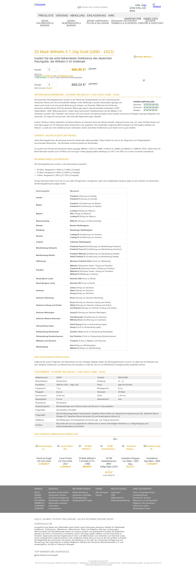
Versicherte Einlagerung (59, 498)
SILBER (37, 495)
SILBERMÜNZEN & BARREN (71, 24)
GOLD (37, 492)
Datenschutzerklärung (120, 500)
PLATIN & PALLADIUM (98, 23)
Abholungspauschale (65, 76)
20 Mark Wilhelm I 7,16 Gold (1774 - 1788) (87, 461)
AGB (113, 495)
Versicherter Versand (57, 495)
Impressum (116, 492)
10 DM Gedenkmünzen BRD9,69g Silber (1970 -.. (109, 464)
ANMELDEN (150, 18)
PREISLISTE (46, 15)
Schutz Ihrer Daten (141, 506)
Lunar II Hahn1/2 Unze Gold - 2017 (65, 461)
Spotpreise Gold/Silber (82, 495)
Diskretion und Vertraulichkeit (145, 500)
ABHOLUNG (77, 15)
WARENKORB (132, 18)
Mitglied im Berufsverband (144, 503)
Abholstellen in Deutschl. (59, 500)
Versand (49, 88)
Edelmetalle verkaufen (58, 503)
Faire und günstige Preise (144, 492)
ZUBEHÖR (38, 508)
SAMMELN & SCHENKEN (124, 23)
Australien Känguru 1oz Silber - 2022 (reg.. (130, 461)
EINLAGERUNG (96, 15)
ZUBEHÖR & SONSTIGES (150, 23)
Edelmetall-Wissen (80, 492)
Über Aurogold (102, 492)
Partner (99, 495)
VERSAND (62, 15)
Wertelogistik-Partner (142, 508)
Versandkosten (47, 76)
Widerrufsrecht (117, 498)
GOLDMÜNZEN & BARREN (45, 24)
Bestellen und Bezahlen (58, 492)
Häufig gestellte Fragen (82, 500)
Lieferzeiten (53, 506)
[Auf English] (143, 5)
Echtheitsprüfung (80, 498)
